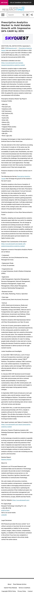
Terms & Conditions (24, 588)
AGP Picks (4, 2)
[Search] (23, 15)
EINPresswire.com (10, 48)
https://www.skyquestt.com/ (20, 500)
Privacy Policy (22, 591)
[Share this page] (32, 14)
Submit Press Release (10, 588)
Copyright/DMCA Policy (9, 591)
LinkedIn (4, 515)
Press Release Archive (19, 584)
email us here (5, 510)
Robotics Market (6, 459)
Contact (30, 591)
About (9, 584)
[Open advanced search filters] (27, 15)
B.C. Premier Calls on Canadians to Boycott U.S (16, 2)
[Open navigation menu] (2, 14)
